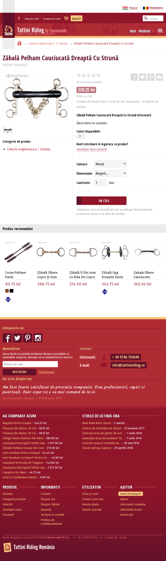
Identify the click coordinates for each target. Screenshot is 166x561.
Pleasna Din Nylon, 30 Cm (19, 428)
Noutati (8, 494)
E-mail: (84, 365)
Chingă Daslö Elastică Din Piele (23, 438)
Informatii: (88, 357)
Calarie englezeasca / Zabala (28, 149)
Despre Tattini (50, 504)
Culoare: (82, 164)
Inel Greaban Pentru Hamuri (21, 453)
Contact (86, 348)
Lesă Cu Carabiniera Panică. (20, 477)
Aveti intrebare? (130, 494)
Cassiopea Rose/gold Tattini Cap (24, 443)
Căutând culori (12, 509)
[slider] (89, 75)
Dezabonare (46, 372)
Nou (133, 31)
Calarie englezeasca (41, 43)
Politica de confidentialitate (51, 522)
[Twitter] (143, 77)
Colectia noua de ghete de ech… (103, 433)
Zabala (63, 43)
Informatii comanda (132, 504)
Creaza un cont (52, 18)
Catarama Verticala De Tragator (23, 462)
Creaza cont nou (92, 499)
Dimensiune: (85, 173)
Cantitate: (83, 182)
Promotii (8, 514)
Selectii (7, 504)
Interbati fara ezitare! (92, 149)
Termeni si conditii (52, 514)
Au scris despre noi (17, 378)
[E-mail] (160, 77)
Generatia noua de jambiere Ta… (103, 438)
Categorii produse (14, 499)
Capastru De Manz (14, 472)
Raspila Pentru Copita (17, 423)
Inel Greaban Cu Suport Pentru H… (26, 457)
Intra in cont (32, 18)
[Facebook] (134, 77)
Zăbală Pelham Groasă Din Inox (23, 448)
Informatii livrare (131, 509)
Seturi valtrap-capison (96, 448)
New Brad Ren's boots (96, 423)
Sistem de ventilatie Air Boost (101, 428)
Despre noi (48, 499)
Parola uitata (90, 504)
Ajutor (124, 499)
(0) (76, 18)
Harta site (126, 514)
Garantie (46, 509)
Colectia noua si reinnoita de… (101, 443)
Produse (144, 31)
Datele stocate (92, 509)
